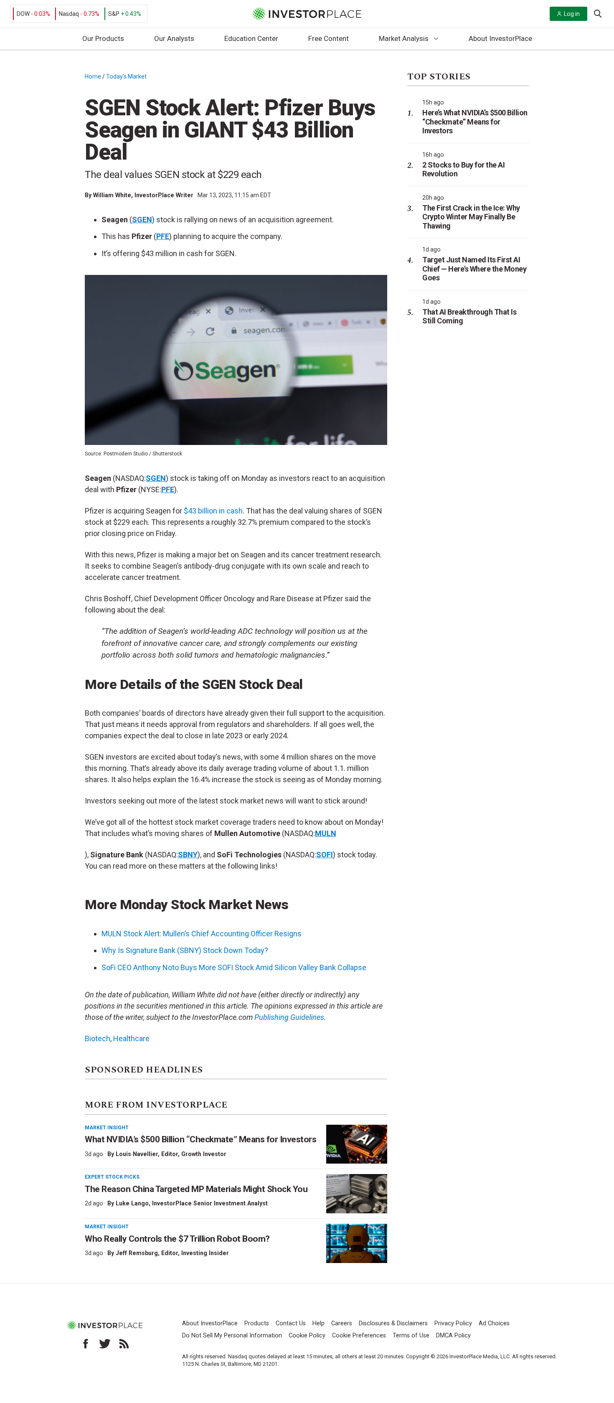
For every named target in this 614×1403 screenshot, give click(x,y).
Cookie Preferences (359, 1335)
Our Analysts (174, 38)
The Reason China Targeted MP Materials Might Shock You (196, 1189)
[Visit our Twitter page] (105, 1343)
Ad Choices (494, 1323)
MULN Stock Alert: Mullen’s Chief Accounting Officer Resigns (201, 933)
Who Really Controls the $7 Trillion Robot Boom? (177, 1239)
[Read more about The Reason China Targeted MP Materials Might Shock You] (356, 1193)
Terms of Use (411, 1335)
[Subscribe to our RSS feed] (124, 1343)
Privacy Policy (453, 1323)
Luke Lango (132, 1203)
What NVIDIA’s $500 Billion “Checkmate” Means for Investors (200, 1139)
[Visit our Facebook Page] (85, 1343)
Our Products (103, 38)
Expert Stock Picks (112, 1177)
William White (112, 195)
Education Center (251, 38)
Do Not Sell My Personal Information (232, 1335)
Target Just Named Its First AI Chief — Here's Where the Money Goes (474, 268)
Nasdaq (69, 13)
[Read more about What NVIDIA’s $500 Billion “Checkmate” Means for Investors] (356, 1144)
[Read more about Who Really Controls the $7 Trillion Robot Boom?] (356, 1243)
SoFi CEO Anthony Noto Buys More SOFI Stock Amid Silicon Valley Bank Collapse (233, 967)
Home (93, 76)
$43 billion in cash (213, 510)
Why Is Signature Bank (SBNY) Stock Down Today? (184, 950)
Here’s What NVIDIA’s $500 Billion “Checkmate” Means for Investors (475, 121)
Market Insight (107, 1128)
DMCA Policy (453, 1335)
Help (318, 1323)
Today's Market (126, 76)
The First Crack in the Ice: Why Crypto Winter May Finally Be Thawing (471, 216)
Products (256, 1323)
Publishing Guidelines (289, 1017)
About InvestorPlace (500, 38)
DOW (23, 13)
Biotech (97, 1038)
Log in (572, 13)
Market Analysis (404, 38)
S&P (113, 13)
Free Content (328, 38)
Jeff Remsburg (137, 1253)
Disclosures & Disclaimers (393, 1323)
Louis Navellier (137, 1154)
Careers (341, 1323)
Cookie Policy (307, 1335)
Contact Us (291, 1323)
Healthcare (131, 1038)
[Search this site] (597, 13)
